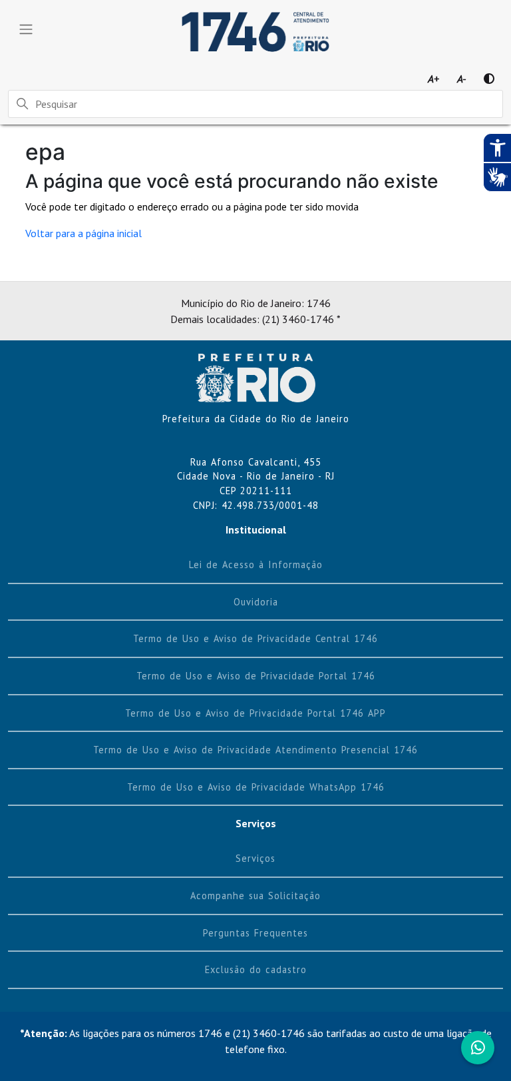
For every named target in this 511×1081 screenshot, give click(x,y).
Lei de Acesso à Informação (256, 564)
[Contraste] (489, 78)
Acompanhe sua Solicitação (255, 895)
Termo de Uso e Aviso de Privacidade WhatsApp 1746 (256, 787)
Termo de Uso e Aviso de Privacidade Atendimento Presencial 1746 (255, 749)
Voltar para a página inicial (83, 233)
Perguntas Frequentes (255, 932)
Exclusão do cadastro (256, 969)
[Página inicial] (255, 376)
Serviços (255, 858)
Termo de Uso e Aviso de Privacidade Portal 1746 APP (255, 713)
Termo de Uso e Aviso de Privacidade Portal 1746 (255, 675)
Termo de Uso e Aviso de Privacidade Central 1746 (255, 638)
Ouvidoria (256, 601)
